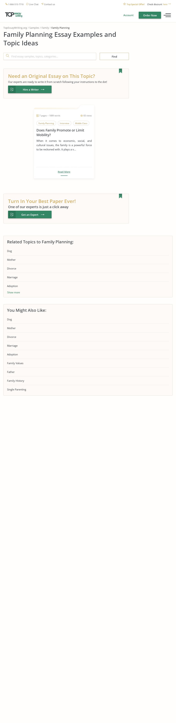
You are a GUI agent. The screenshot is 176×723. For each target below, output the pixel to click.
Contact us (49, 4)
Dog (9, 251)
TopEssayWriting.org (15, 27)
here (165, 4)
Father (11, 372)
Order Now (150, 15)
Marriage (12, 277)
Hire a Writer (31, 89)
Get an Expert (29, 214)
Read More (64, 171)
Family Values (15, 363)
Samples (34, 27)
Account (128, 15)
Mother (11, 259)
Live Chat (33, 4)
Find (114, 56)
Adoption (12, 286)
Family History (15, 380)
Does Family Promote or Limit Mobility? (60, 132)
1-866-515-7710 (16, 4)
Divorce (11, 268)
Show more (13, 292)
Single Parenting (16, 389)
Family (45, 27)
